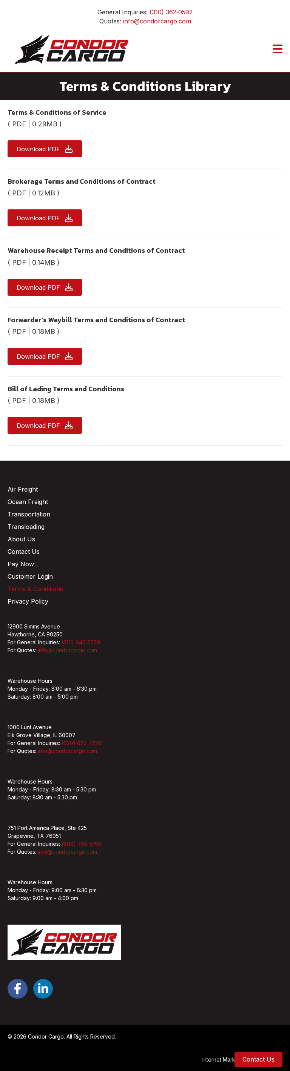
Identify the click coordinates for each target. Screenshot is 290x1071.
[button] (45, 148)
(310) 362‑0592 (171, 12)
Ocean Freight (28, 502)
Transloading (26, 526)
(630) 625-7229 (82, 743)
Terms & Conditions (35, 589)
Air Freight (23, 489)
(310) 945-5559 (81, 642)
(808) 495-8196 (82, 844)
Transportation (29, 514)
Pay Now (21, 564)
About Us (21, 539)
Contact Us (24, 551)
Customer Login (30, 576)
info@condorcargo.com (157, 21)
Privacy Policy (28, 601)
